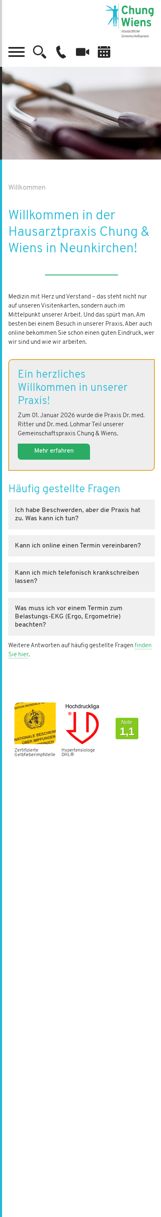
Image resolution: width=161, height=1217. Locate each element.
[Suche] (39, 52)
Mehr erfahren (53, 451)
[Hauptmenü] (16, 52)
